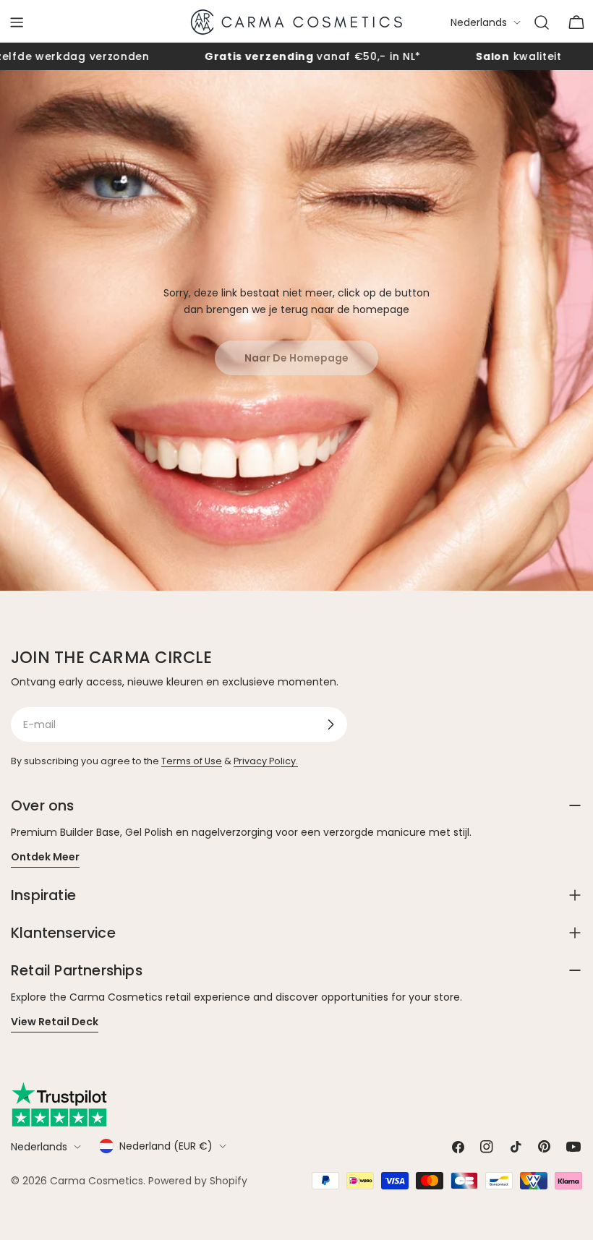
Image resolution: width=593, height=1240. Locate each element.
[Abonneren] (330, 724)
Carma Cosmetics (96, 1180)
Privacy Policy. (266, 761)
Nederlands (479, 22)
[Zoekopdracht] (541, 22)
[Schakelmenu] (16, 22)
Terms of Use (191, 761)
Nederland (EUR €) (166, 1146)
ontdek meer (45, 857)
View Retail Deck (54, 1021)
